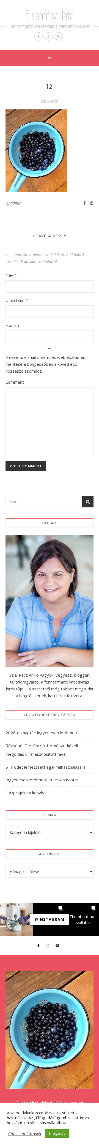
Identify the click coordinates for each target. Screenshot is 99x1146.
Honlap (12, 325)
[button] (16, 919)
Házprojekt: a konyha (25, 792)
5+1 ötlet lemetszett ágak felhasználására (46, 767)
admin (15, 203)
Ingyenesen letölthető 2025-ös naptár (42, 779)
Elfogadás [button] (57, 1133)
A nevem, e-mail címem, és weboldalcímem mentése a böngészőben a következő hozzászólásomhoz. (46, 364)
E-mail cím (17, 300)
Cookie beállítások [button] (24, 1133)
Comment (15, 382)
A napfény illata (50, 16)
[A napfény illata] (50, 1030)
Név (11, 275)
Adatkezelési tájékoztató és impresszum (50, 1102)
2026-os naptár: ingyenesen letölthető (42, 732)
